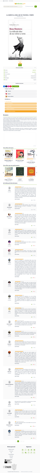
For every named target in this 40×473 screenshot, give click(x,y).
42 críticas (20, 65)
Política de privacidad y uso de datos (26, 471)
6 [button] (21, 164)
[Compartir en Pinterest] (10, 86)
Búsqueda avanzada (30, 6)
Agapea (9, 93)
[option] (8, 156)
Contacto (11, 457)
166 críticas (31, 178)
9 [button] (25, 164)
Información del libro (19, 67)
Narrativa (34, 70)
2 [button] (15, 164)
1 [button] (14, 164)
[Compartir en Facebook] (4, 86)
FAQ (11, 452)
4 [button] (18, 164)
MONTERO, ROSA (20, 16)
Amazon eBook (10, 96)
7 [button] (22, 164)
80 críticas (20, 178)
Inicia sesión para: (9, 101)
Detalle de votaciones (19, 83)
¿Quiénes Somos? (11, 449)
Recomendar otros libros (10, 111)
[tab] (20, 68)
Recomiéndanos (11, 454)
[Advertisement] (21, 11)
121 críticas (8, 178)
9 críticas (31, 160)
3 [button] (17, 164)
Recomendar (16, 86)
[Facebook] (23, 450)
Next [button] (36, 155)
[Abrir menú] (35, 6)
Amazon (9, 91)
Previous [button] (3, 155)
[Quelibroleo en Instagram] (8, 86)
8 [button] (24, 164)
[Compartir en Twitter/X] (6, 86)
